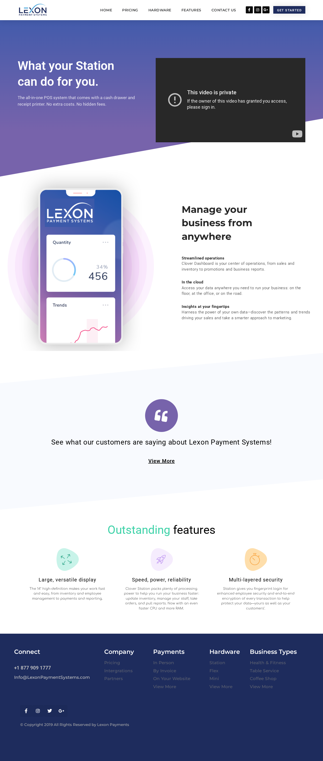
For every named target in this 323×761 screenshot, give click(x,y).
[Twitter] (50, 711)
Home (106, 10)
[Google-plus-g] (266, 9)
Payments (168, 651)
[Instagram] (257, 9)
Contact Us (223, 10)
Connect (27, 651)
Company (119, 651)
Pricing (130, 10)
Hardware (159, 10)
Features (191, 10)
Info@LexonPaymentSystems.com (52, 677)
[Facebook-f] (249, 9)
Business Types (273, 651)
